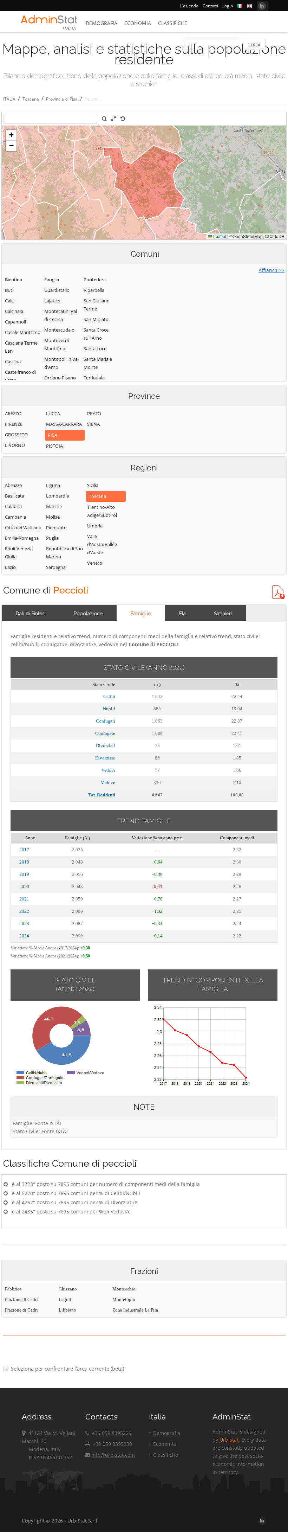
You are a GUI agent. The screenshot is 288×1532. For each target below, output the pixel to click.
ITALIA (9, 99)
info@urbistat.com (113, 1454)
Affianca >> (271, 270)
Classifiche (172, 23)
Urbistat (229, 1439)
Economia (137, 23)
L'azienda (189, 6)
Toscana (30, 99)
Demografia (101, 23)
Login (227, 6)
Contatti (210, 6)
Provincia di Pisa (62, 99)
